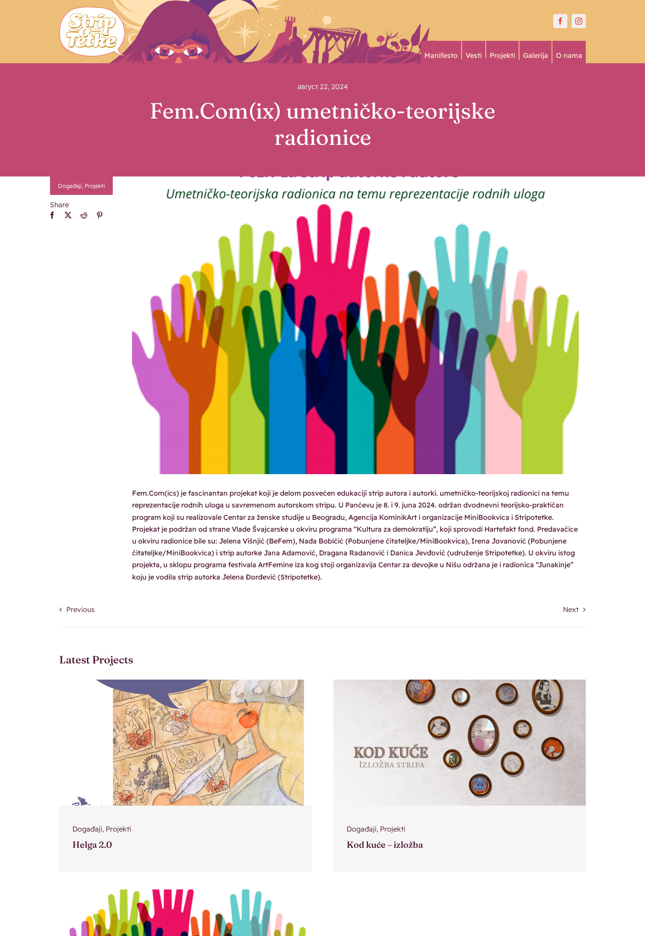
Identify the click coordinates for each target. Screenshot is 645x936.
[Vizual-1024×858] (185, 893)
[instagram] (579, 21)
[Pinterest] (100, 215)
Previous (80, 609)
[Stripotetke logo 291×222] (92, 10)
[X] (68, 215)
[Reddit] (84, 215)
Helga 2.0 (92, 844)
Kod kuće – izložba (385, 844)
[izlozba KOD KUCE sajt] (459, 683)
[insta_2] (185, 683)
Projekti (95, 185)
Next (571, 609)
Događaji (70, 185)
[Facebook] (52, 215)
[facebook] (560, 21)
